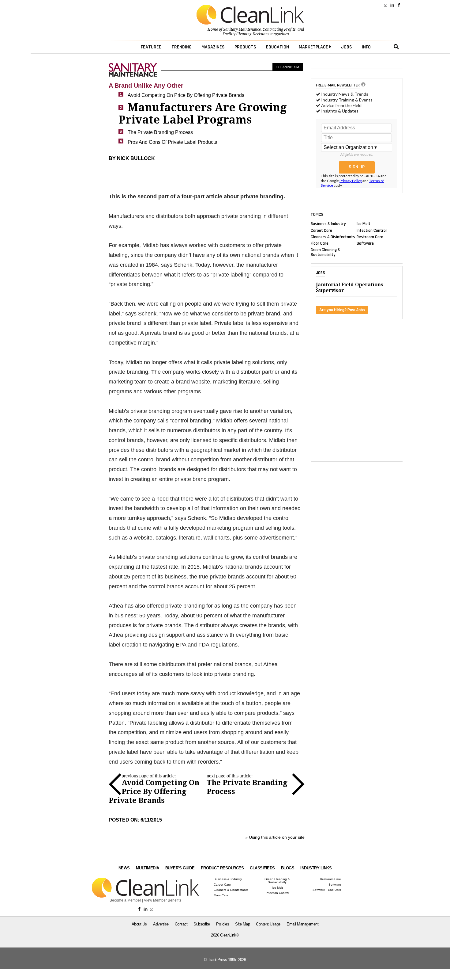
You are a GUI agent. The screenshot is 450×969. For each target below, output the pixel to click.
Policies (222, 924)
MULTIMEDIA (147, 868)
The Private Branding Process (160, 132)
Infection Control (372, 230)
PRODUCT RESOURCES (222, 868)
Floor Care (319, 243)
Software (365, 243)
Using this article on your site (277, 837)
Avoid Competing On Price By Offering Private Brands (186, 95)
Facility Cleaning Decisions (246, 34)
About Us (139, 924)
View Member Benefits (162, 900)
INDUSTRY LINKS (316, 868)
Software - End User (327, 889)
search (396, 47)
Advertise (161, 924)
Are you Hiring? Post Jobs (342, 310)
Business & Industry (328, 224)
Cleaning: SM (287, 67)
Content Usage (268, 924)
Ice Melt (363, 224)
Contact (181, 924)
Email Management (302, 924)
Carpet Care (321, 230)
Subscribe (201, 924)
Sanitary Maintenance (242, 29)
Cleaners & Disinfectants (333, 236)
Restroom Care (370, 236)
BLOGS (287, 868)
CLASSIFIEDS (262, 868)
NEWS (124, 868)
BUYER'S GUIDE (180, 868)
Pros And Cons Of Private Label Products (172, 142)
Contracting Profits (279, 29)
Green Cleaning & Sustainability (325, 252)
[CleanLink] (250, 15)
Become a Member (125, 900)
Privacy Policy (350, 180)
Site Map (242, 924)
